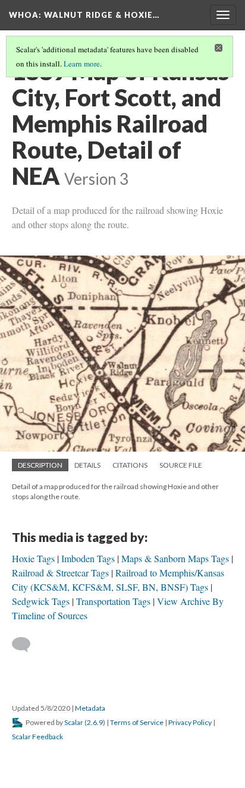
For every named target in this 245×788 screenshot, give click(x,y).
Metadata (90, 708)
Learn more (82, 63)
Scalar (73, 722)
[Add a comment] (26, 645)
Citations (129, 465)
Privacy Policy (190, 722)
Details (87, 465)
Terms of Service (137, 722)
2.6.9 (95, 722)
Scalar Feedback (37, 736)
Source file (180, 465)
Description (40, 465)
